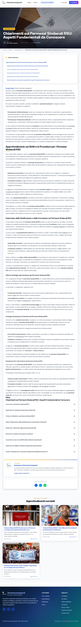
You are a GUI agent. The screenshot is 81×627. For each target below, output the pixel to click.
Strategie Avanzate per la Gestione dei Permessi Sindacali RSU (23, 73)
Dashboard (45, 602)
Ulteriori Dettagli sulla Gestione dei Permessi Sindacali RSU (22, 69)
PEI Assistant (45, 596)
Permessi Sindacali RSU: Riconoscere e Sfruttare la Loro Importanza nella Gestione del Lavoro (19, 529)
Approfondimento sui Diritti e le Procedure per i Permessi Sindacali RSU (26, 62)
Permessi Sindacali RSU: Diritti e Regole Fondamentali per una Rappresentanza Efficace (20, 566)
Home (4, 50)
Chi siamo (64, 599)
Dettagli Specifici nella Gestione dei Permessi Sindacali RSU (22, 76)
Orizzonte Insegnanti (12, 43)
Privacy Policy (65, 607)
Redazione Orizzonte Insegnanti (25, 465)
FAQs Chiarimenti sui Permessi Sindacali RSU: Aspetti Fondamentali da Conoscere (28, 80)
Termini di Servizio (66, 610)
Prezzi (35, 2)
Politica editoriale (66, 602)
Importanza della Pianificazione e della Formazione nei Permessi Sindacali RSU (27, 66)
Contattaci (64, 596)
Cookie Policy (65, 613)
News (29, 2)
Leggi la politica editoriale (21, 473)
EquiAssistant (46, 599)
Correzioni (64, 604)
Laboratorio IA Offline (47, 2)
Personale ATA (9, 28)
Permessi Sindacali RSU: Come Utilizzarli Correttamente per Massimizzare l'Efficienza (60, 529)
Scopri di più (10, 88)
